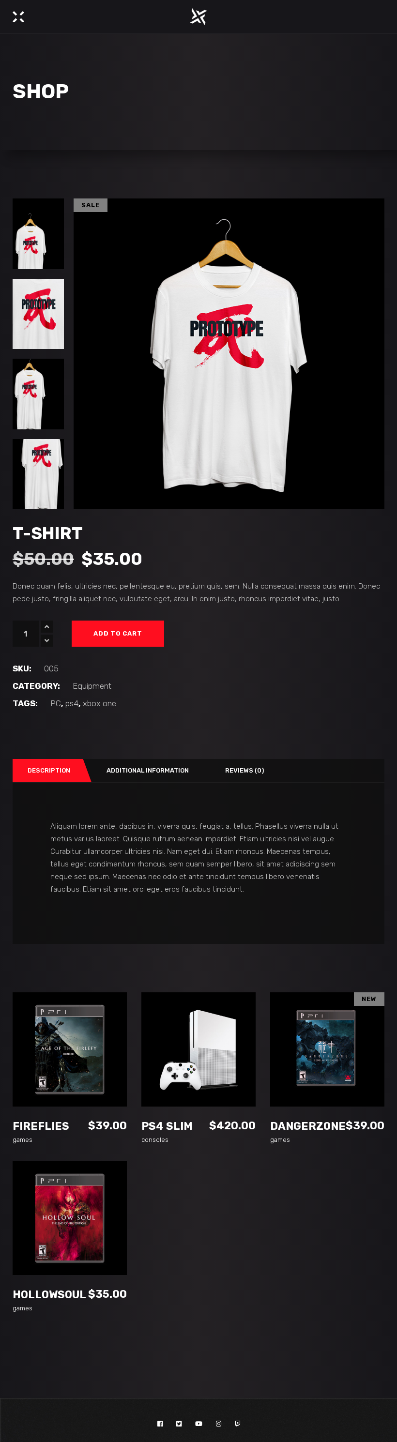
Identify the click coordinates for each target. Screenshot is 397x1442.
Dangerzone (308, 1126)
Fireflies (41, 1126)
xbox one (99, 703)
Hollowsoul (49, 1294)
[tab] (48, 770)
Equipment (92, 686)
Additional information (148, 770)
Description (49, 770)
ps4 (71, 703)
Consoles (154, 1139)
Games (22, 1139)
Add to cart (117, 633)
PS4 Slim (167, 1126)
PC (55, 703)
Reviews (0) (244, 770)
